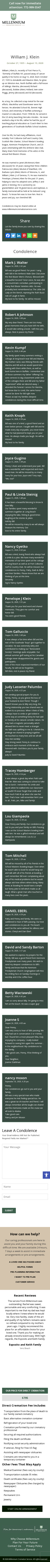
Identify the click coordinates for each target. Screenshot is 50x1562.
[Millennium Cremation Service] (13, 19)
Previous (8, 1323)
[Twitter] (13, 235)
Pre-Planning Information (25, 1272)
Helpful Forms (25, 1267)
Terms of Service (25, 1549)
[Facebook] (7, 235)
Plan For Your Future (25, 1542)
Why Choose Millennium (25, 1538)
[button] (46, 1175)
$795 (25, 1398)
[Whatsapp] (29, 235)
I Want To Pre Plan (25, 1277)
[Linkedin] (18, 235)
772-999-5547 (32, 7)
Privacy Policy (34, 1546)
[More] (34, 235)
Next (42, 1323)
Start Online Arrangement (22, 1509)
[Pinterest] (24, 235)
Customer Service (25, 1282)
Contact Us (14, 1546)
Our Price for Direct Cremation (25, 1390)
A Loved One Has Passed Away (25, 1262)
